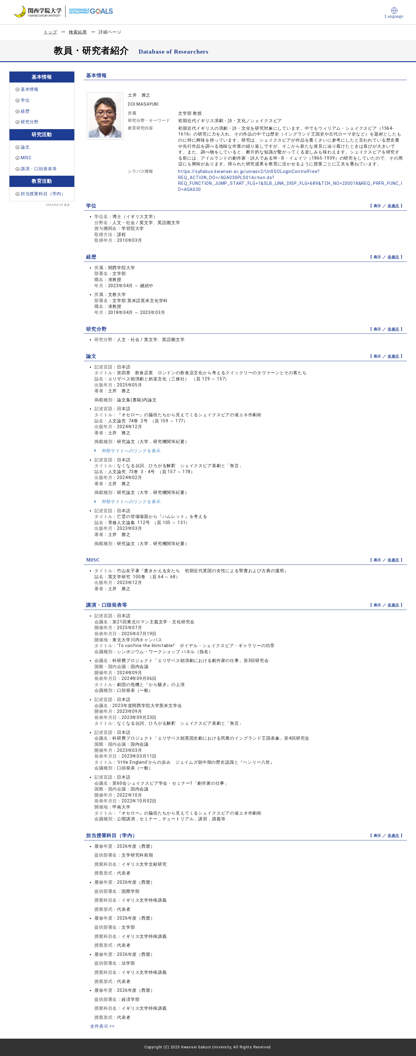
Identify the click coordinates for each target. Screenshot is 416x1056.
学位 (25, 100)
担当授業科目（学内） (43, 193)
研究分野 (30, 121)
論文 (25, 147)
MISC (26, 157)
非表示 (394, 206)
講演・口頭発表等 (39, 168)
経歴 (25, 111)
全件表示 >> (102, 1026)
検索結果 (78, 32)
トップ (50, 32)
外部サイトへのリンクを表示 (131, 450)
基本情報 (30, 89)
